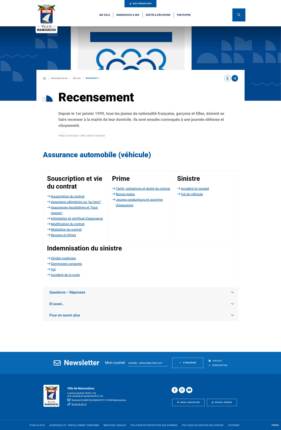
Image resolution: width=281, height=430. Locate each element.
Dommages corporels (66, 264)
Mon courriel (115, 363)
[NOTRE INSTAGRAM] (182, 390)
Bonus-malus (125, 194)
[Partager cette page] (235, 78)
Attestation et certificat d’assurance (77, 218)
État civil (76, 78)
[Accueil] (44, 78)
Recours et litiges (63, 235)
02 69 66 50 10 (79, 404)
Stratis (275, 425)
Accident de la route (65, 275)
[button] (238, 14)
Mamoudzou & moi (59, 78)
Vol (53, 269)
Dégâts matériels (63, 258)
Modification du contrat (68, 224)
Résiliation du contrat (66, 229)
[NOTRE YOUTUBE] (189, 390)
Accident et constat (195, 189)
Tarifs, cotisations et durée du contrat (143, 189)
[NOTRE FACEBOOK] (174, 390)
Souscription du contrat (68, 196)
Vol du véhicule (192, 194)
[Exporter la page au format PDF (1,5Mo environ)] (227, 78)
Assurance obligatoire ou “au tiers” (76, 202)
